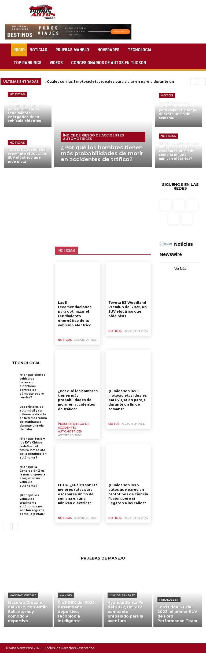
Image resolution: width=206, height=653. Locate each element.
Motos (167, 95)
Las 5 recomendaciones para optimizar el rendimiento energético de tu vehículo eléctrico (74, 314)
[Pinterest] (192, 205)
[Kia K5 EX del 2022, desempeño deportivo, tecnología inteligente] (78, 597)
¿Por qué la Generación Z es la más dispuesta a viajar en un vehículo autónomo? (32, 476)
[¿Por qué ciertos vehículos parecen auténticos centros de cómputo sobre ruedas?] (10, 379)
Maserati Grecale (23, 595)
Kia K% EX (66, 595)
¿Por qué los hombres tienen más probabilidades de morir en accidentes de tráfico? (78, 400)
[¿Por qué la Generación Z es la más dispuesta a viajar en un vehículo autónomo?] (10, 471)
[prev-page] (7, 526)
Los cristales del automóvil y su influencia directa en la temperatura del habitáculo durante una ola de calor (33, 418)
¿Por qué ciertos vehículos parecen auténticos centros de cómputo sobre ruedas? (32, 386)
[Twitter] (173, 218)
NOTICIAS (38, 49)
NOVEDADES (108, 49)
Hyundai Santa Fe (122, 595)
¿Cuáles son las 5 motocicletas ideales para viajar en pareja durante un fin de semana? (127, 400)
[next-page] (15, 526)
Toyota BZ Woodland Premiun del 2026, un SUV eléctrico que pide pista (127, 309)
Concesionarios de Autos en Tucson (108, 62)
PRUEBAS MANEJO (72, 49)
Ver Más (180, 268)
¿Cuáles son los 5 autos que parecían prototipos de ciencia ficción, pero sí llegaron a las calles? (128, 494)
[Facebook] (165, 205)
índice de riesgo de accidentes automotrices (93, 137)
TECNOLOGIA (140, 49)
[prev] (193, 81)
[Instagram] (179, 205)
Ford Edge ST (169, 599)
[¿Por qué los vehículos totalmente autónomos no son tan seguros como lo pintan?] (10, 499)
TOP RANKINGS (27, 62)
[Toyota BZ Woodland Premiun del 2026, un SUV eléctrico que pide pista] (28, 148)
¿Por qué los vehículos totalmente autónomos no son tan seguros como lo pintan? (32, 504)
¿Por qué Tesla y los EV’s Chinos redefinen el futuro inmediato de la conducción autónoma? (33, 448)
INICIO (19, 49)
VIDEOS (56, 62)
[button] (194, 50)
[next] (202, 81)
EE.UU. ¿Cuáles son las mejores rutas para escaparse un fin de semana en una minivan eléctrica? (77, 494)
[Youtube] (187, 218)
